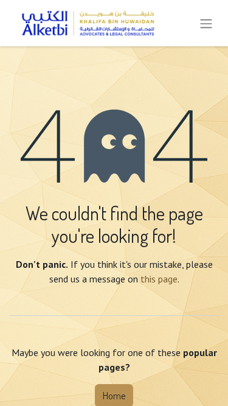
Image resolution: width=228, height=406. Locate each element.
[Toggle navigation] (206, 23)
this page (159, 279)
